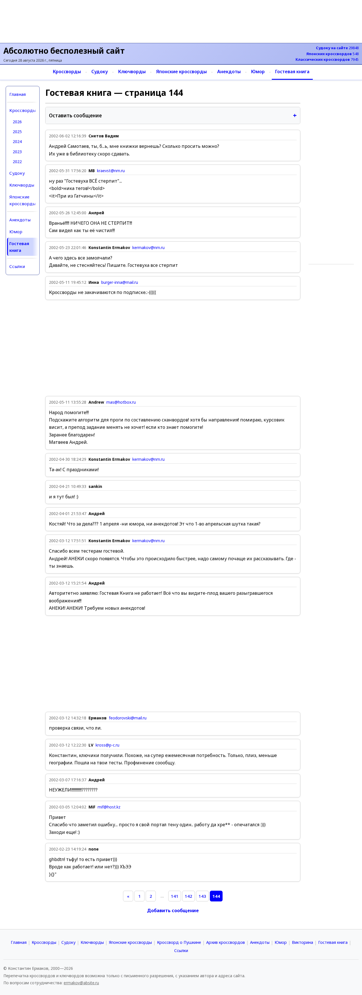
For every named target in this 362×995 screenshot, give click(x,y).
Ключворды (132, 71)
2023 (17, 151)
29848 (337, 47)
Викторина (302, 942)
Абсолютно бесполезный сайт (64, 50)
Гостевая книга (292, 71)
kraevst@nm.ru (111, 170)
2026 (17, 121)
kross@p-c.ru (107, 745)
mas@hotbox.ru (121, 402)
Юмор (258, 71)
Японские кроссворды (181, 71)
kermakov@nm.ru (148, 247)
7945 (327, 59)
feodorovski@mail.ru (127, 718)
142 (188, 896)
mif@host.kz (109, 807)
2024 (17, 141)
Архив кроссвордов (225, 942)
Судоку (99, 71)
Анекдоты (229, 71)
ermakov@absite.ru (81, 982)
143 (202, 896)
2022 (17, 161)
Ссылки (17, 266)
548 (332, 53)
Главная (17, 94)
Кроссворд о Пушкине (179, 942)
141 (174, 896)
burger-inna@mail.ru (119, 282)
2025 (17, 131)
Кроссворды (67, 71)
